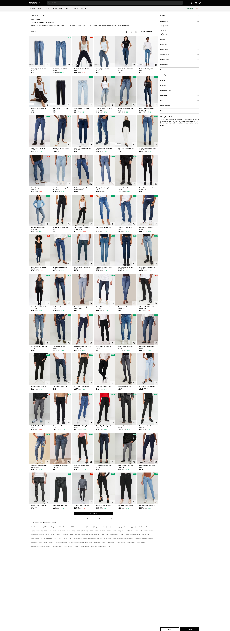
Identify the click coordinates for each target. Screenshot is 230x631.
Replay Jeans (110, 542)
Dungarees (121, 531)
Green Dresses (120, 542)
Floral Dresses (86, 534)
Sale (197, 8)
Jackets (90, 531)
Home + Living (58, 8)
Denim (126, 527)
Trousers (102, 531)
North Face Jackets (99, 542)
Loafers (103, 527)
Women (32, 8)
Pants (96, 531)
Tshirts (113, 527)
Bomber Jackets (36, 546)
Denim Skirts (76, 538)
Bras (50, 531)
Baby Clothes (45, 527)
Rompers (128, 534)
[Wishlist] (191, 3)
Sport (76, 8)
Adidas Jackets (35, 534)
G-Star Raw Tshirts (46, 538)
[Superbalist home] (34, 3)
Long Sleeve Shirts (118, 538)
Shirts (71, 534)
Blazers (84, 531)
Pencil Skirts (107, 538)
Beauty (69, 8)
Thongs (51, 542)
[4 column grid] (126, 32)
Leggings (119, 527)
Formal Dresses (148, 531)
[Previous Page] (75, 518)
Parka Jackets (136, 534)
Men (39, 8)
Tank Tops (99, 538)
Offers (190, 8)
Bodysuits (54, 527)
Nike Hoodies (129, 538)
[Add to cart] (47, 65)
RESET (170, 629)
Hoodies (77, 531)
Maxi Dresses (141, 542)
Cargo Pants (145, 534)
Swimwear (38, 531)
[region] (39, 51)
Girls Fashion (74, 527)
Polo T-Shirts (57, 538)
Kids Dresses (45, 534)
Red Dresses (46, 546)
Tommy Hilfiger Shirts (88, 538)
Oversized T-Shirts (105, 546)
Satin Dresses (68, 546)
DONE (190, 629)
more (162, 125)
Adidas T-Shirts (138, 531)
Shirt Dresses (59, 542)
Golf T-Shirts (104, 534)
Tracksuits (129, 531)
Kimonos (90, 527)
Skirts (45, 531)
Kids (47, 8)
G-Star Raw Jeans (64, 527)
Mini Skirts (77, 534)
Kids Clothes (140, 527)
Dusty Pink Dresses (70, 542)
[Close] (198, 15)
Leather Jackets (111, 531)
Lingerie (96, 527)
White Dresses (35, 538)
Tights (121, 534)
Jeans (54, 531)
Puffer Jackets (131, 542)
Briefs (52, 534)
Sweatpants (144, 538)
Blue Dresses (43, 542)
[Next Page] (111, 518)
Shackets (76, 546)
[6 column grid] (131, 32)
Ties (108, 527)
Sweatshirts (95, 534)
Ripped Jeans (114, 534)
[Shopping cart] (196, 3)
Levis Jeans (70, 531)
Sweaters (65, 534)
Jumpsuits (83, 527)
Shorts (151, 538)
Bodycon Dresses (57, 546)
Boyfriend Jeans (87, 542)
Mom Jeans (34, 542)
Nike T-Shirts (95, 546)
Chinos (148, 527)
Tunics (137, 538)
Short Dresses (85, 546)
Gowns (58, 534)
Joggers (132, 527)
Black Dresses (35, 527)
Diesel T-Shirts (67, 538)
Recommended (146, 32)
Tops (32, 531)
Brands (84, 8)
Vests (79, 542)
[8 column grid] (136, 32)
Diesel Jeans (61, 531)
